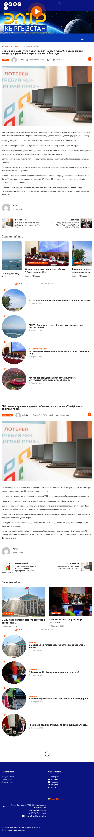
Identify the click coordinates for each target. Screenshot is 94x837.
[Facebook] (15, 4)
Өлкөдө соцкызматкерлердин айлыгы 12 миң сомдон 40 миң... (59, 352)
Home (7, 46)
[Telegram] (19, 4)
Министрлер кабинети (61, 263)
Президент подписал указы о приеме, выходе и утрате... (58, 725)
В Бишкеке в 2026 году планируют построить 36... (55, 672)
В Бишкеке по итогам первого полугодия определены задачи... (57, 646)
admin (21, 60)
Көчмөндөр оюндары (38, 375)
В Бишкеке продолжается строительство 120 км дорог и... (59, 698)
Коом (16, 46)
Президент (33, 722)
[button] (82, 39)
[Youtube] (10, 4)
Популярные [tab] (47, 284)
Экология (9, 267)
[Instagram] (6, 4)
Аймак (31, 297)
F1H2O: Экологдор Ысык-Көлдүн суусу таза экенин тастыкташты (56, 326)
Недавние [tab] (18, 284)
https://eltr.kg (18, 209)
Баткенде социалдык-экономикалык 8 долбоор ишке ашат (60, 300)
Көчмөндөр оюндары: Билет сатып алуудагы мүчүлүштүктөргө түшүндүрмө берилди (52, 378)
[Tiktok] (6, 8)
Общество (7, 415)
